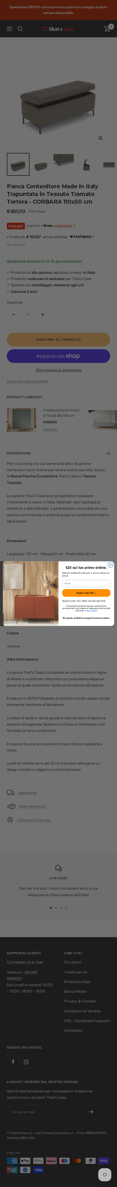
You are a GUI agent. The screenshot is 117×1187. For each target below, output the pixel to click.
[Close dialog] (110, 564)
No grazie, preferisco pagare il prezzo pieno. (86, 618)
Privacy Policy (91, 610)
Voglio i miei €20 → (86, 592)
